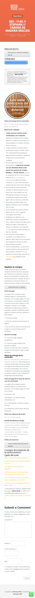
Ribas (13, 34)
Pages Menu (17, 16)
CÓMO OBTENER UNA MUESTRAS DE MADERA (18, 445)
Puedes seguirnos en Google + (13, 495)
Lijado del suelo (11, 455)
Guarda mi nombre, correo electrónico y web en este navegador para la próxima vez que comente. (17, 569)
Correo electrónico (10, 549)
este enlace (9, 257)
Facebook (28, 495)
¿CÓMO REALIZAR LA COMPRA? (16, 287)
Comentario (8, 520)
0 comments (21, 36)
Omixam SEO (17, 592)
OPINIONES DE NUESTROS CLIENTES (16, 62)
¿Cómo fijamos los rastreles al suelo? (15, 458)
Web (5, 561)
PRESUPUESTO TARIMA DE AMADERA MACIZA (18, 54)
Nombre (7, 543)
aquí (14, 182)
